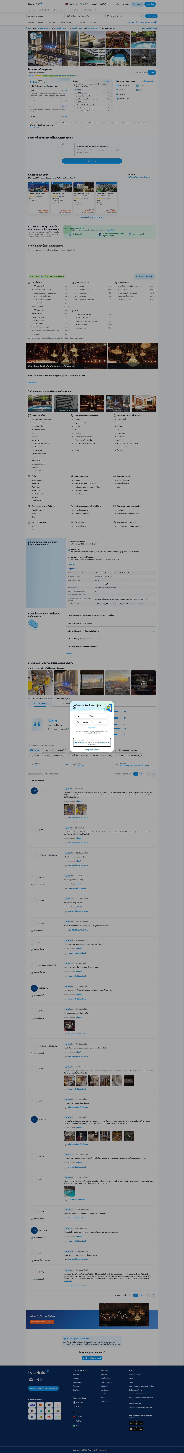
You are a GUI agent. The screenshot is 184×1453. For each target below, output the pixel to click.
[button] (92, 728)
